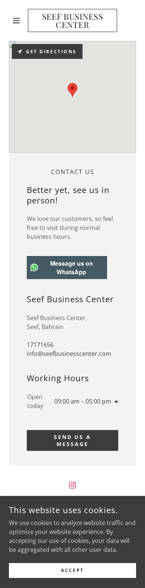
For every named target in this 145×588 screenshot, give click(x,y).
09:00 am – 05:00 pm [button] (82, 401)
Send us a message (72, 440)
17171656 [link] (40, 345)
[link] (72, 20)
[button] (18, 20)
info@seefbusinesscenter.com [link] (69, 354)
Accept (72, 570)
